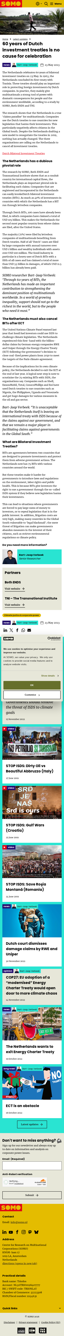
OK (32, 685)
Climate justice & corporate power (21, 615)
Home (5, 39)
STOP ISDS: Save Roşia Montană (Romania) (26, 887)
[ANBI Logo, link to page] (21, 1331)
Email (13, 1159)
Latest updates (20, 39)
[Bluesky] (36, 1232)
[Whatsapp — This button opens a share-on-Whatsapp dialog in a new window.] (23, 630)
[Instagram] (24, 1232)
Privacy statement (28, 1322)
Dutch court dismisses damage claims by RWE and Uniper (31, 949)
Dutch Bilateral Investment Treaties (23, 153)
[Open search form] (46, 3)
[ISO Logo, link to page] (32, 1330)
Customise (30, 694)
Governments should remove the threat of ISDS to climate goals (29, 707)
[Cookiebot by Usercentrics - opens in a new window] (48, 639)
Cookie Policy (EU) (50, 1322)
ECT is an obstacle (22, 1105)
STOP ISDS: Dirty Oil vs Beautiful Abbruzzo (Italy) (29, 768)
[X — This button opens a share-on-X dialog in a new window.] (11, 630)
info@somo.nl (19, 1222)
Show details (48, 675)
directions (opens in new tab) (19, 1263)
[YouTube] (11, 1232)
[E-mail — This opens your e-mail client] (29, 630)
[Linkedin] (4, 1232)
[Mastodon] (30, 1232)
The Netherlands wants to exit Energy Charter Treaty (30, 1049)
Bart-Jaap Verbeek (31, 555)
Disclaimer (9, 1322)
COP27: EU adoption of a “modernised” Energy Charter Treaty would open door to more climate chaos (31, 985)
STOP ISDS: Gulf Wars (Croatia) (25, 828)
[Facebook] (17, 1232)
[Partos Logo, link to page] (43, 1330)
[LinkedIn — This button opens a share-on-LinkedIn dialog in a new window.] (5, 630)
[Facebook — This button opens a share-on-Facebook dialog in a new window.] (17, 630)
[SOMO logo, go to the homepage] (11, 3)
